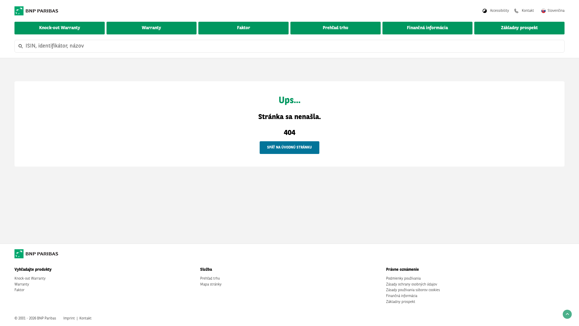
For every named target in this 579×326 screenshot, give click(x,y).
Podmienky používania (403, 278)
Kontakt (85, 318)
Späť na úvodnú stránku (289, 147)
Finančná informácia (427, 28)
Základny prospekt (519, 28)
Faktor (243, 28)
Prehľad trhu (335, 28)
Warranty (151, 28)
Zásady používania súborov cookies (413, 290)
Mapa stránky (211, 284)
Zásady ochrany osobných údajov (411, 284)
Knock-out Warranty (59, 28)
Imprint (69, 318)
